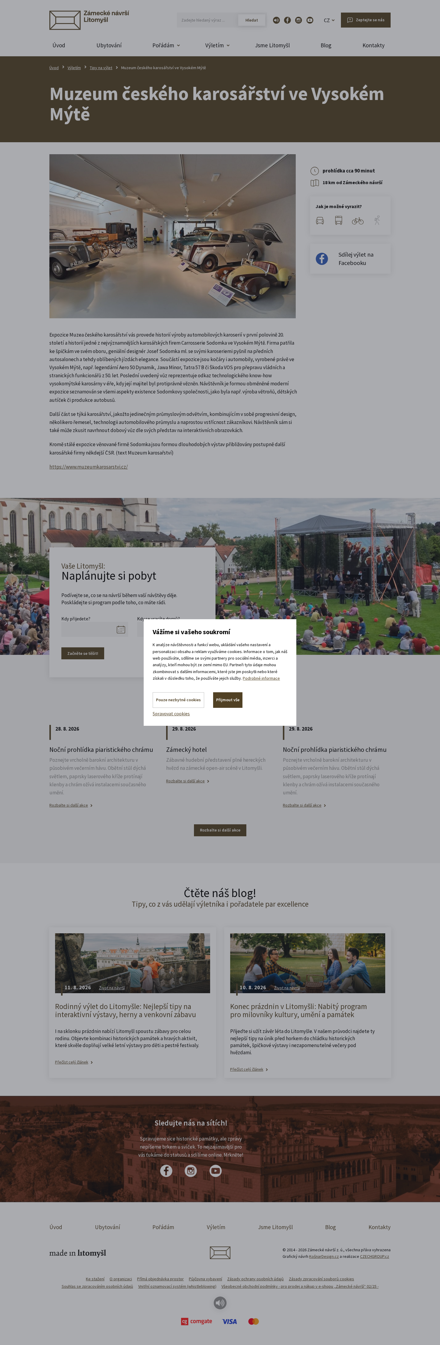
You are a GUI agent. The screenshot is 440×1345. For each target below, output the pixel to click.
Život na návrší (112, 987)
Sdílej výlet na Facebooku (356, 258)
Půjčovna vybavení (205, 1279)
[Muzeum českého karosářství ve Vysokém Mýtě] (172, 236)
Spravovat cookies (171, 714)
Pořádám (163, 1227)
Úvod (58, 45)
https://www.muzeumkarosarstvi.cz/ (88, 467)
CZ (327, 20)
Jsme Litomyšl (272, 45)
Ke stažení (95, 1279)
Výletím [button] (214, 45)
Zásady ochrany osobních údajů (255, 1279)
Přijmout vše (227, 699)
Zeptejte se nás (370, 19)
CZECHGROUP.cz (374, 1256)
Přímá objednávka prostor (160, 1279)
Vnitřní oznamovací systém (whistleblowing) (177, 1286)
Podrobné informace (261, 678)
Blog (326, 45)
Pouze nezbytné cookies (178, 699)
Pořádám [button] (163, 45)
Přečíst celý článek (71, 1062)
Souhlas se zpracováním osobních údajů (97, 1286)
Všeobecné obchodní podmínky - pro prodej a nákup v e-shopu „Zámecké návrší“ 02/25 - (300, 1286)
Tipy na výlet (101, 67)
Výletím (74, 67)
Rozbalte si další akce (68, 805)
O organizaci (121, 1279)
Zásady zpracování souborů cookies (321, 1279)
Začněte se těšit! (82, 653)
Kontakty (373, 45)
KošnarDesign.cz (324, 1256)
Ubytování (109, 45)
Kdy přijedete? (75, 619)
